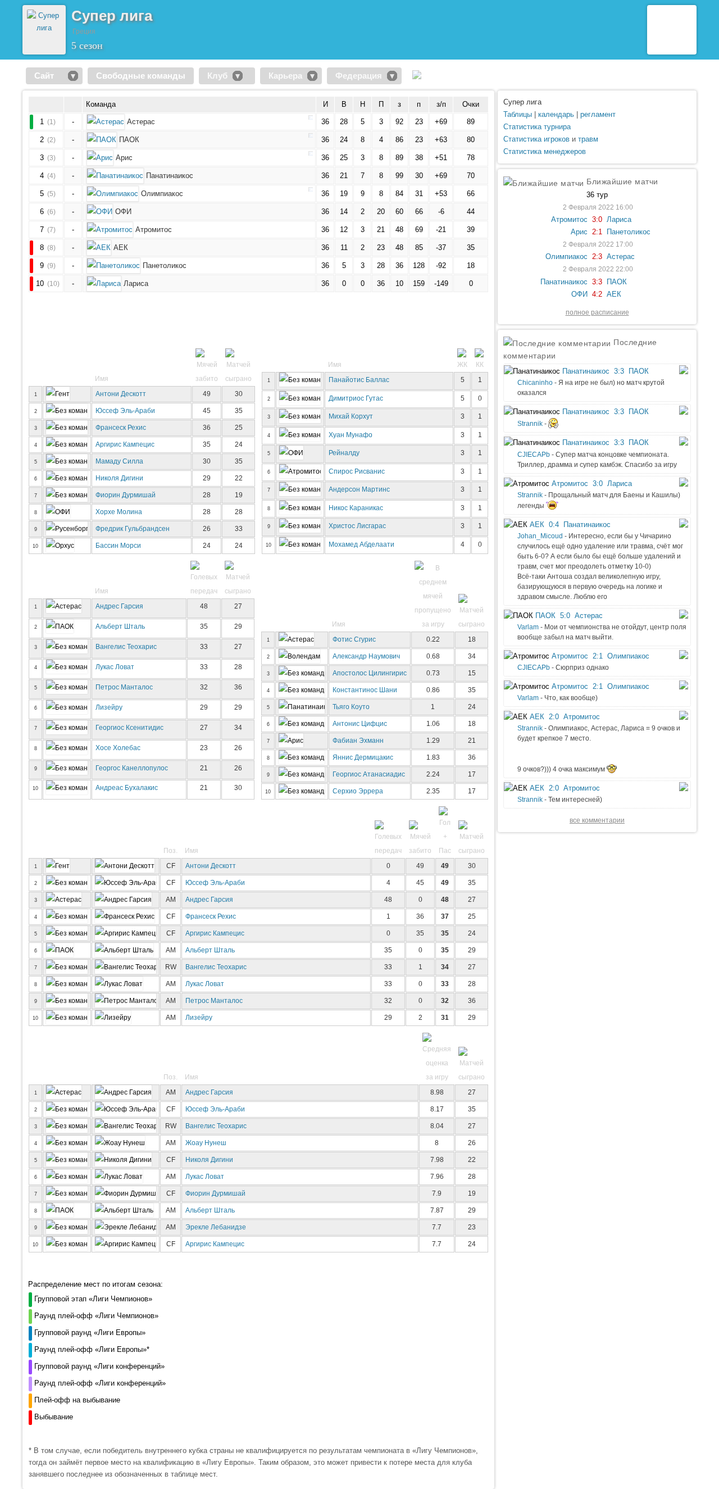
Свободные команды (140, 75)
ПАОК (617, 282)
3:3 (597, 282)
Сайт (48, 75)
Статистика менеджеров (544, 151)
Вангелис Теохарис (126, 646)
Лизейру (108, 707)
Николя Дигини (119, 478)
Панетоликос (628, 232)
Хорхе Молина (118, 511)
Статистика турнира (537, 126)
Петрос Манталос (124, 687)
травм (588, 139)
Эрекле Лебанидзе (215, 1227)
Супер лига (522, 102)
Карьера (285, 75)
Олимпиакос (566, 256)
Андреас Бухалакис (126, 787)
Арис (579, 232)
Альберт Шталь (120, 626)
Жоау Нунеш (205, 1142)
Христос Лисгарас (357, 525)
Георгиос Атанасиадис (369, 774)
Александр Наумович (366, 656)
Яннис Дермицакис (363, 757)
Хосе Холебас (117, 747)
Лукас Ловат (114, 666)
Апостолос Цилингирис (370, 673)
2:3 (597, 256)
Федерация (358, 75)
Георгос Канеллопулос (131, 767)
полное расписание (597, 312)
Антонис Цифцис (360, 723)
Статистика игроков (536, 139)
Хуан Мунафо (350, 434)
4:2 (597, 294)
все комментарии (597, 820)
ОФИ (579, 294)
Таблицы (517, 114)
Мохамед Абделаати (361, 544)
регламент (598, 114)
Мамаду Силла (119, 461)
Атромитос (569, 219)
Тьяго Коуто (351, 706)
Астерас (621, 256)
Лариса (619, 219)
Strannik (530, 424)
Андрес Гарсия (119, 606)
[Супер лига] (44, 28)
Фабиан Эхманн (358, 740)
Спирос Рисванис (357, 471)
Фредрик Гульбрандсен (132, 528)
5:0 (565, 615)
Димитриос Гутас (356, 398)
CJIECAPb (533, 454)
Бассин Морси (118, 545)
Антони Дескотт (120, 393)
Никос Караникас (356, 507)
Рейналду (344, 452)
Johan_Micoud (540, 536)
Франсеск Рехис (120, 427)
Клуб (217, 75)
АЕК (614, 294)
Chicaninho (535, 383)
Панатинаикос (564, 282)
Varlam (528, 627)
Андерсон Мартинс (359, 489)
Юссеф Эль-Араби (125, 410)
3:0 (597, 219)
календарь (556, 114)
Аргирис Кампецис (124, 444)
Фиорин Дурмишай (125, 494)
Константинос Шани (365, 689)
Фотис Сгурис (354, 639)
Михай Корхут (351, 416)
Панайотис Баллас (359, 379)
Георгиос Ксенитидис (129, 727)
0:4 (554, 524)
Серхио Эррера (358, 791)
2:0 (554, 716)
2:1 (597, 232)
